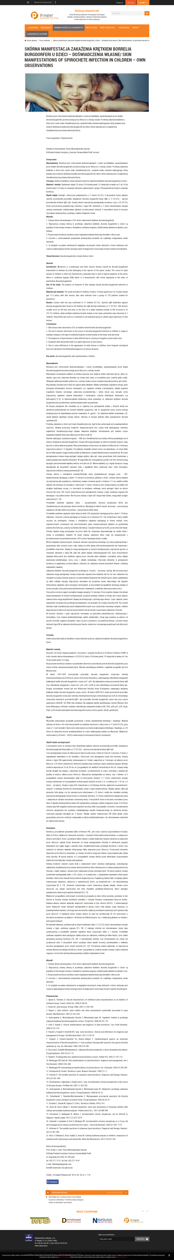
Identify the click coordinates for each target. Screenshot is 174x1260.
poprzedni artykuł (59, 1192)
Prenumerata (46, 27)
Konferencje (124, 27)
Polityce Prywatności (121, 1257)
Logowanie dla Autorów (37, 34)
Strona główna (32, 40)
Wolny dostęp (91, 27)
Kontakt (135, 27)
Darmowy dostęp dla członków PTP (68, 27)
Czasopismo (33, 27)
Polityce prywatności (64, 1257)
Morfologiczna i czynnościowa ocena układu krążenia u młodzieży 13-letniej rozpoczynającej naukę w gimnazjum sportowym (66, 1200)
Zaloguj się (119, 3)
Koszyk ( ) (143, 3)
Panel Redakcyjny (107, 27)
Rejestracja (130, 3)
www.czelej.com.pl (41, 1245)
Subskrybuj (140, 1239)
